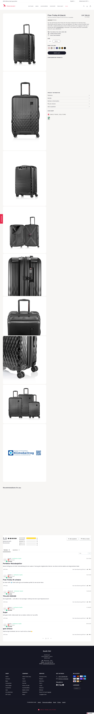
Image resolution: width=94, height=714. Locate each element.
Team (23, 678)
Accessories (44, 6)
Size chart (51, 110)
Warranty (41, 681)
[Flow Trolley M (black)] (68, 66)
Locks (40, 685)
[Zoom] (24, 42)
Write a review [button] (86, 538)
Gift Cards (8, 694)
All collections (9, 692)
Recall (54, 702)
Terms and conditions (47, 702)
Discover (52, 6)
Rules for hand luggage (45, 692)
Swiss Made (8, 685)
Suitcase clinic (43, 676)
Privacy (59, 702)
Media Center (25, 690)
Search (39, 702)
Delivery (41, 687)
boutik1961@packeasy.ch (49, 663)
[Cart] (90, 6)
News (23, 694)
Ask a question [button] (73, 538)
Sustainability (26, 687)
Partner (24, 683)
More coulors (52, 45)
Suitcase (30, 6)
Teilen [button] (6, 569)
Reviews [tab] (6, 550)
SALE (66, 6)
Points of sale (25, 685)
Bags (37, 6)
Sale (7, 690)
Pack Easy (60, 6)
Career (24, 681)
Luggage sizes (42, 694)
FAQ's (40, 683)
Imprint (64, 702)
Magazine (24, 692)
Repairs (41, 678)
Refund (41, 690)
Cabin (50, 41)
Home (7, 676)
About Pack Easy (26, 676)
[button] (49, 48)
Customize (8, 687)
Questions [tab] (15, 550)
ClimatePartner (60, 27)
